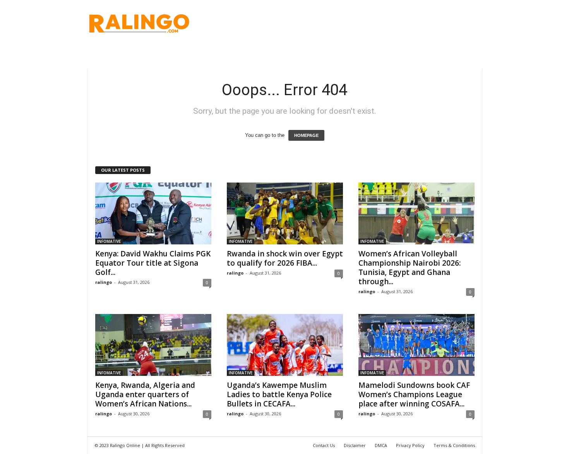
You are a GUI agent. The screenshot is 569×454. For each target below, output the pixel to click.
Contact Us (324, 445)
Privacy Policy (410, 445)
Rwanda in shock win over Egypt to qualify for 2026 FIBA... (285, 258)
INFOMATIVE (109, 241)
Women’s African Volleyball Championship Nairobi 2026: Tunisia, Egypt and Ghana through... (409, 268)
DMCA (381, 445)
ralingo (103, 282)
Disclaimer (355, 445)
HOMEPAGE (306, 135)
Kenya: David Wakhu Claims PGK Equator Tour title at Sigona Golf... (153, 263)
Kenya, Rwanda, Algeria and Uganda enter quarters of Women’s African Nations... (145, 394)
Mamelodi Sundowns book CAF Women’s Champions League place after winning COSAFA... (414, 394)
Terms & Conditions (454, 445)
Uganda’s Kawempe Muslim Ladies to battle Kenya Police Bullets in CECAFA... (279, 394)
